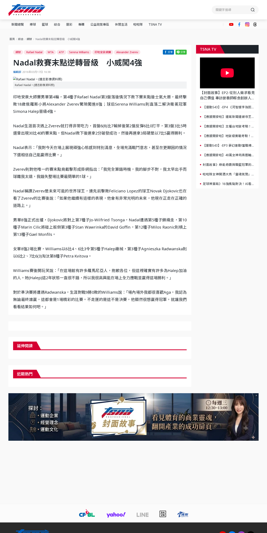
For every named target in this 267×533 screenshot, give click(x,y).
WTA (51, 52)
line (181, 52)
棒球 (33, 24)
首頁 (12, 39)
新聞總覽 (17, 24)
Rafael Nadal (34, 52)
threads (255, 24)
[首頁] (27, 10)
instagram (247, 24)
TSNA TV (155, 24)
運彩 (69, 24)
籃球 (45, 24)
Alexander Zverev (127, 52)
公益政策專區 (99, 24)
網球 (29, 39)
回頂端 (257, 474)
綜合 (57, 24)
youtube (231, 24)
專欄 (81, 24)
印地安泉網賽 (103, 52)
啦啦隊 (138, 24)
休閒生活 (121, 24)
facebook (239, 24)
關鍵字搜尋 (235, 9)
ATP (61, 52)
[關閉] (256, 395)
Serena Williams (79, 52)
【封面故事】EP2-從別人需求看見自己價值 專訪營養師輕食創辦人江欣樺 (227, 95)
